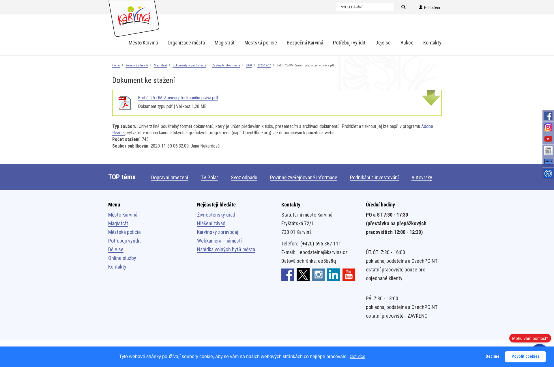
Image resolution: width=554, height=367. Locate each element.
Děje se (115, 249)
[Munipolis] (548, 173)
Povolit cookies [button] (526, 356)
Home (116, 65)
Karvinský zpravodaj (217, 232)
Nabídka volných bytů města (226, 249)
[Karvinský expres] (548, 162)
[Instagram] (548, 127)
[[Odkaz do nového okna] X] (303, 274)
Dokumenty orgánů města (189, 65)
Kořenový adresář (137, 65)
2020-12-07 (264, 65)
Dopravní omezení (169, 177)
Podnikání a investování (374, 177)
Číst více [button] (357, 356)
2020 (249, 65)
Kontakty (117, 267)
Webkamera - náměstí (219, 241)
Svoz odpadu (244, 177)
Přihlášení (432, 7)
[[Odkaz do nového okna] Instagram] (318, 274)
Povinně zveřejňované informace (303, 177)
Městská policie (124, 232)
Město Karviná (122, 215)
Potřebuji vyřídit (124, 241)
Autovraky (421, 177)
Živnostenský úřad (216, 215)
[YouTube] (548, 139)
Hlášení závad (211, 223)
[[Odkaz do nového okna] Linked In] (333, 274)
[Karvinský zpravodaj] (548, 150)
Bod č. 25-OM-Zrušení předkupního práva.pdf (178, 97)
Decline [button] (492, 356)
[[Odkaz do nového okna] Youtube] (348, 274)
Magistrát (160, 65)
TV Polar (209, 177)
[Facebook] (548, 115)
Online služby (122, 258)
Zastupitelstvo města (226, 65)
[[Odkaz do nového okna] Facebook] (287, 274)
